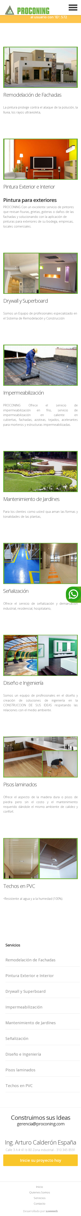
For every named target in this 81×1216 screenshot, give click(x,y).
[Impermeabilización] (40, 365)
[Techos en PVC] (40, 858)
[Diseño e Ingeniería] (40, 655)
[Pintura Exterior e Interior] (40, 159)
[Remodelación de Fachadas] (40, 67)
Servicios (39, 1198)
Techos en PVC (19, 885)
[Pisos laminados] (40, 757)
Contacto (39, 1203)
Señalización (16, 590)
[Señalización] (40, 563)
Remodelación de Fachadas (32, 94)
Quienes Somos (39, 1192)
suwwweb (52, 1211)
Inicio (39, 1187)
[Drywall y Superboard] (40, 273)
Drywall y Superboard (25, 300)
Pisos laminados (20, 784)
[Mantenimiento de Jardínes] (40, 471)
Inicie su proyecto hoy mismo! (40, 1162)
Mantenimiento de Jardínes (31, 498)
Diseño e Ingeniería (23, 682)
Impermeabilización (23, 392)
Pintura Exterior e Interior (29, 186)
